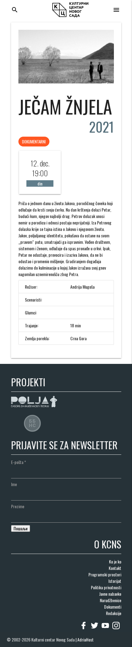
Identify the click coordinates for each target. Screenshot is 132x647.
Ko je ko (115, 561)
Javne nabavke (110, 593)
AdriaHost (85, 639)
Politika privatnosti (106, 587)
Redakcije (113, 613)
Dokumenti (112, 606)
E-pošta (18, 462)
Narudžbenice (110, 600)
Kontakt (115, 568)
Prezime (17, 506)
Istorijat (114, 581)
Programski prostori (104, 574)
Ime (14, 484)
